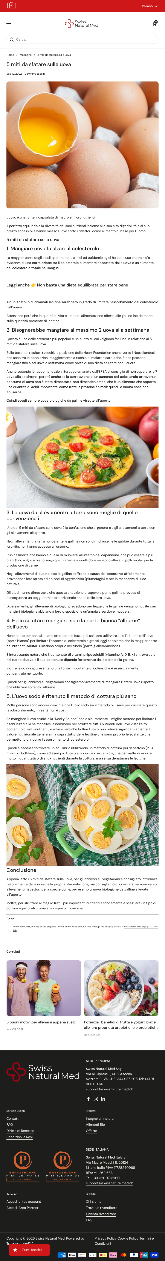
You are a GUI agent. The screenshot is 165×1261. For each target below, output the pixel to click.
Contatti (12, 1118)
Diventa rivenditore (101, 1214)
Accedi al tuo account (23, 1201)
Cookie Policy (128, 1238)
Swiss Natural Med (50, 1238)
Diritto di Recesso (20, 1130)
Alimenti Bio (95, 1124)
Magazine (26, 55)
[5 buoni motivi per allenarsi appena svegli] (43, 988)
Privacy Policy (106, 1238)
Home (10, 55)
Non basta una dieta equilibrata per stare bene (82, 285)
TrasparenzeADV (19, 1243)
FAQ (9, 1124)
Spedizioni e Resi (19, 1137)
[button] (154, 23)
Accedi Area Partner (22, 1207)
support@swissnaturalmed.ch (109, 1089)
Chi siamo (93, 1201)
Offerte (91, 1130)
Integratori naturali (100, 1118)
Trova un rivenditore (101, 1207)
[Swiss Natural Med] (81, 24)
